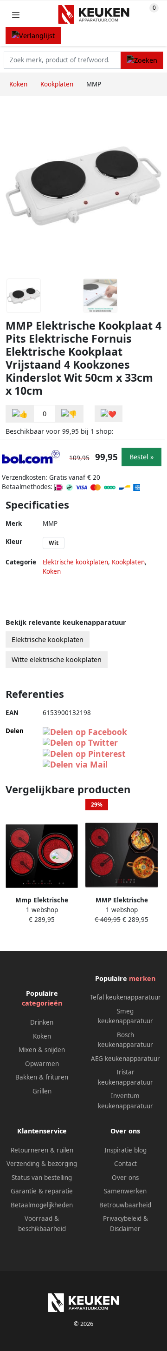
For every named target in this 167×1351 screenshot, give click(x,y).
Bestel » (141, 456)
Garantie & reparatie (42, 1191)
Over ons (125, 1177)
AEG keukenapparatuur (125, 1058)
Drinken (41, 1022)
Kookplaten (128, 562)
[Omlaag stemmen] (69, 414)
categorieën (42, 1003)
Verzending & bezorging (41, 1163)
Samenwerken (125, 1191)
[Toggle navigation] (16, 14)
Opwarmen (42, 1064)
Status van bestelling (42, 1177)
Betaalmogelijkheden (42, 1205)
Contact (125, 1163)
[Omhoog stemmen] (20, 414)
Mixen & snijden (42, 1050)
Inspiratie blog (125, 1150)
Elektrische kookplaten (75, 562)
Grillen (41, 1091)
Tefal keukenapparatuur (125, 997)
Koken (52, 571)
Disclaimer (125, 1229)
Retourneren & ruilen (42, 1150)
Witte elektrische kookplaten (57, 659)
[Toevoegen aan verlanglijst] (108, 414)
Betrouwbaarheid (125, 1205)
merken (142, 978)
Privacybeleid (122, 1218)
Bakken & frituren (41, 1077)
